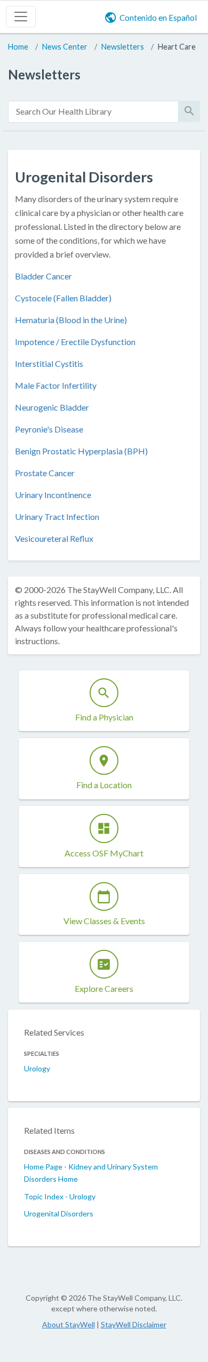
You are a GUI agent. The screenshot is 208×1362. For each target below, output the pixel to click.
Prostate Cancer (45, 473)
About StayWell (68, 1324)
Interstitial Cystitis (49, 363)
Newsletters (122, 46)
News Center (64, 46)
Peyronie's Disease (49, 429)
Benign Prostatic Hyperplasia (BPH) (81, 451)
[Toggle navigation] (21, 16)
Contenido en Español (158, 17)
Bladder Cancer (43, 276)
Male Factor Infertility (56, 385)
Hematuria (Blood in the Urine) (71, 320)
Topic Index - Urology (59, 1196)
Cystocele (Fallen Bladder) (63, 298)
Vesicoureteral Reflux (54, 538)
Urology (37, 1068)
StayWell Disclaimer (133, 1324)
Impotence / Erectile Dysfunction (75, 342)
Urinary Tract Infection (57, 516)
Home (18, 46)
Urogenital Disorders (58, 1213)
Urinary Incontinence (53, 495)
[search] (93, 111)
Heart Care (177, 46)
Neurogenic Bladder (52, 407)
